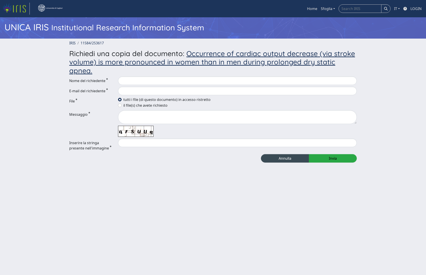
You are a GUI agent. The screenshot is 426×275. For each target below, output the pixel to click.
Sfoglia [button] (326, 8)
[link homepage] (16, 9)
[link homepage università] (50, 9)
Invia (333, 158)
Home (312, 8)
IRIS (72, 43)
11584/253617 (92, 43)
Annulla (285, 158)
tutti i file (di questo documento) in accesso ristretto (167, 99)
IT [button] (395, 8)
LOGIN (416, 8)
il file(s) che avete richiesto (145, 105)
